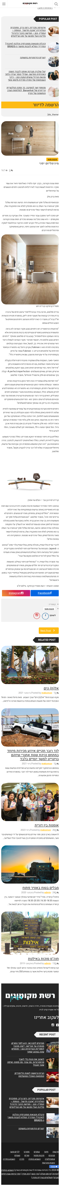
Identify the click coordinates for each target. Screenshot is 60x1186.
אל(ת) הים (51, 688)
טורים (26, 1155)
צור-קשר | (34, 1173)
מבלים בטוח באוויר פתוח (40, 887)
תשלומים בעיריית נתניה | (42, 1177)
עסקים (37, 1151)
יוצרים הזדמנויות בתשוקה (33, 57)
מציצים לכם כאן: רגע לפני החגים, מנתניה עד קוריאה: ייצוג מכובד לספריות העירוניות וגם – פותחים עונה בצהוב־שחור (27, 1047)
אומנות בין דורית (47, 825)
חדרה (21, 1159)
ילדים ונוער (15, 1151)
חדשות (56, 1151)
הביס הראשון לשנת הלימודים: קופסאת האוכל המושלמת (29, 1075)
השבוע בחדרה (9, 1159)
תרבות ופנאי (52, 159)
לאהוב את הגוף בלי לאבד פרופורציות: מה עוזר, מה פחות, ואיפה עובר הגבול (25, 1062)
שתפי (53, 1166)
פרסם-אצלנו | (45, 1173)
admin (47, 892)
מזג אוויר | (25, 1173)
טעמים (17, 1155)
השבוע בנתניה (34, 1159)
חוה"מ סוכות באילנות (43, 958)
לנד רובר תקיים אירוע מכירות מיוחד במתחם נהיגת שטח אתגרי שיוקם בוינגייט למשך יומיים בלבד (33, 755)
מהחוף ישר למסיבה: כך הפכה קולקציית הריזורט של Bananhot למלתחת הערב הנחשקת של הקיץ (26, 90)
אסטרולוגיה (50, 1159)
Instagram (15, 593)
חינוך (46, 1151)
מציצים (52, 1155)
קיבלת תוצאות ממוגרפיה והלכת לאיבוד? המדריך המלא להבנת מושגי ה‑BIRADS (25, 45)
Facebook (44, 593)
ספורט (27, 1151)
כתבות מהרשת (48, 1162)
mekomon (47, 693)
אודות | (55, 1173)
